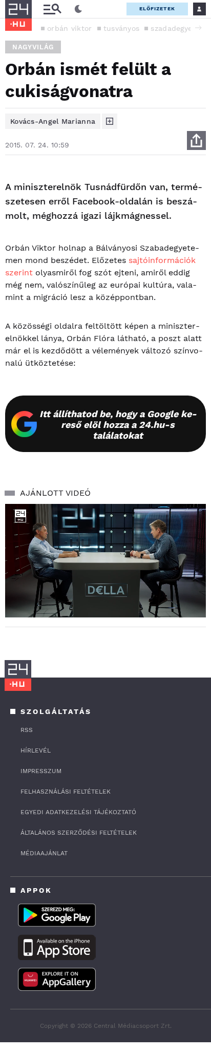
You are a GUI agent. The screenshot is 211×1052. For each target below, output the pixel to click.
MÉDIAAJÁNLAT (44, 853)
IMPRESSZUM (40, 771)
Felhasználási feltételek (65, 791)
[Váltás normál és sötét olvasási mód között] (78, 9)
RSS (26, 730)
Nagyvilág (33, 47)
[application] (105, 560)
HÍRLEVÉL (35, 750)
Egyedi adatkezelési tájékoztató (78, 812)
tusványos (121, 28)
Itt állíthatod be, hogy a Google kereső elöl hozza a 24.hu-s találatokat (118, 424)
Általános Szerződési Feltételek (78, 832)
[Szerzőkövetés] (109, 121)
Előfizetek (157, 8)
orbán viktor (69, 28)
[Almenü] (52, 9)
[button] (198, 28)
